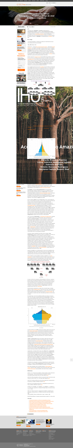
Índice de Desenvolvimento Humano (41, 46)
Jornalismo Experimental (32, 434)
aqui (47, 375)
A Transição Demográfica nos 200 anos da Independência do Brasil (39, 400)
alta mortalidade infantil (31, 205)
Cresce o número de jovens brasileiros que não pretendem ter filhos (40, 402)
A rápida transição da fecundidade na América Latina (37, 404)
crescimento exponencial (32, 99)
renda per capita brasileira (33, 330)
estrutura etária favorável (31, 368)
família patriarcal (46, 128)
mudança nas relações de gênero (45, 187)
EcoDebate (50, 36)
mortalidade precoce (31, 59)
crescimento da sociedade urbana (45, 216)
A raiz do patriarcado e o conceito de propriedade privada (38, 410)
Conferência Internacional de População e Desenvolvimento (43, 344)
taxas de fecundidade (47, 171)
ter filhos (50, 53)
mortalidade (33, 246)
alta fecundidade (42, 161)
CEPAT (17, 434)
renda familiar (40, 286)
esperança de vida (38, 56)
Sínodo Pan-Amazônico (52, 438)
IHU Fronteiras (24, 433)
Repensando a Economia (26, 434)
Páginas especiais (31, 433)
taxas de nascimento (50, 109)
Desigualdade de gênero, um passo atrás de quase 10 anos (38, 411)
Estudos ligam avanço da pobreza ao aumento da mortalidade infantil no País (41, 401)
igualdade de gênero (37, 289)
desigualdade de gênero (31, 129)
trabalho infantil (32, 226)
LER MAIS (19, 36)
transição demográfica (42, 247)
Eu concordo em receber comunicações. (21, 65)
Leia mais (18, 186)
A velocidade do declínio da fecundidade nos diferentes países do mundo (40, 403)
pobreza (37, 102)
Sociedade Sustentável (26, 435)
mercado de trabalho (49, 291)
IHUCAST (30, 435)
